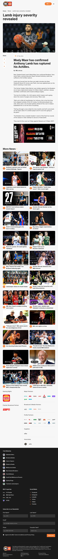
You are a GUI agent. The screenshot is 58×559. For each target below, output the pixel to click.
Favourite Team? (34, 527)
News (9, 11)
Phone (4, 527)
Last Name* (33, 512)
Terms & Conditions (19, 534)
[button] (48, 3)
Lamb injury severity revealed (22, 11)
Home (4, 11)
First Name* (6, 512)
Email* (4, 520)
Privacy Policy (30, 534)
